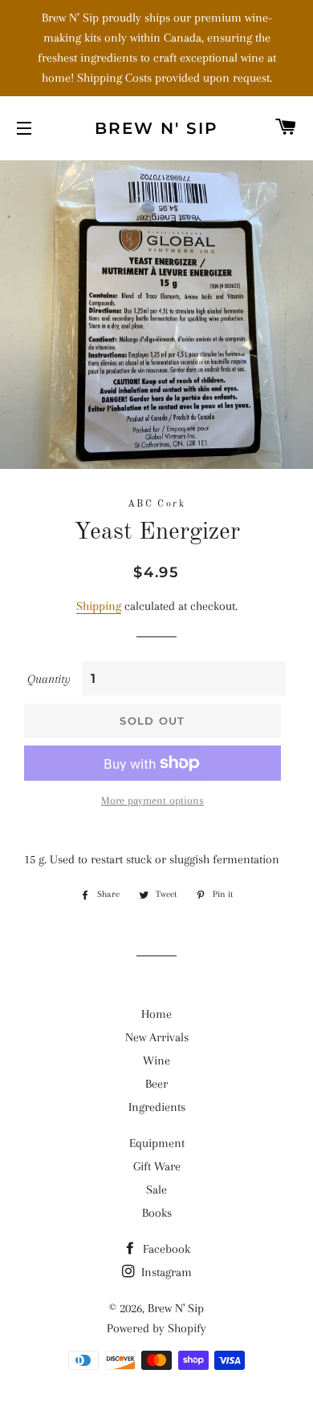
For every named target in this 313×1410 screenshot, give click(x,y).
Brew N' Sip (156, 128)
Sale (156, 1189)
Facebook (165, 1249)
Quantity (49, 679)
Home (156, 1014)
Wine (156, 1060)
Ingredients (156, 1107)
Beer (156, 1084)
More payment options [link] (152, 800)
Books (157, 1213)
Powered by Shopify (156, 1328)
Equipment (157, 1143)
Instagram (165, 1272)
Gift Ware (157, 1166)
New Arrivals (157, 1037)
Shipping (98, 606)
